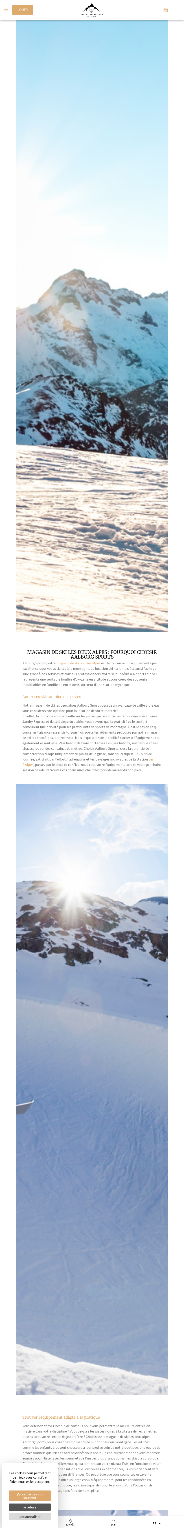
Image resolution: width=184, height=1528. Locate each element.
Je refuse (29, 1507)
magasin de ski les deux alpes (78, 663)
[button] (6, 10)
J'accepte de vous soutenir (30, 1496)
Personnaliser (30, 1516)
